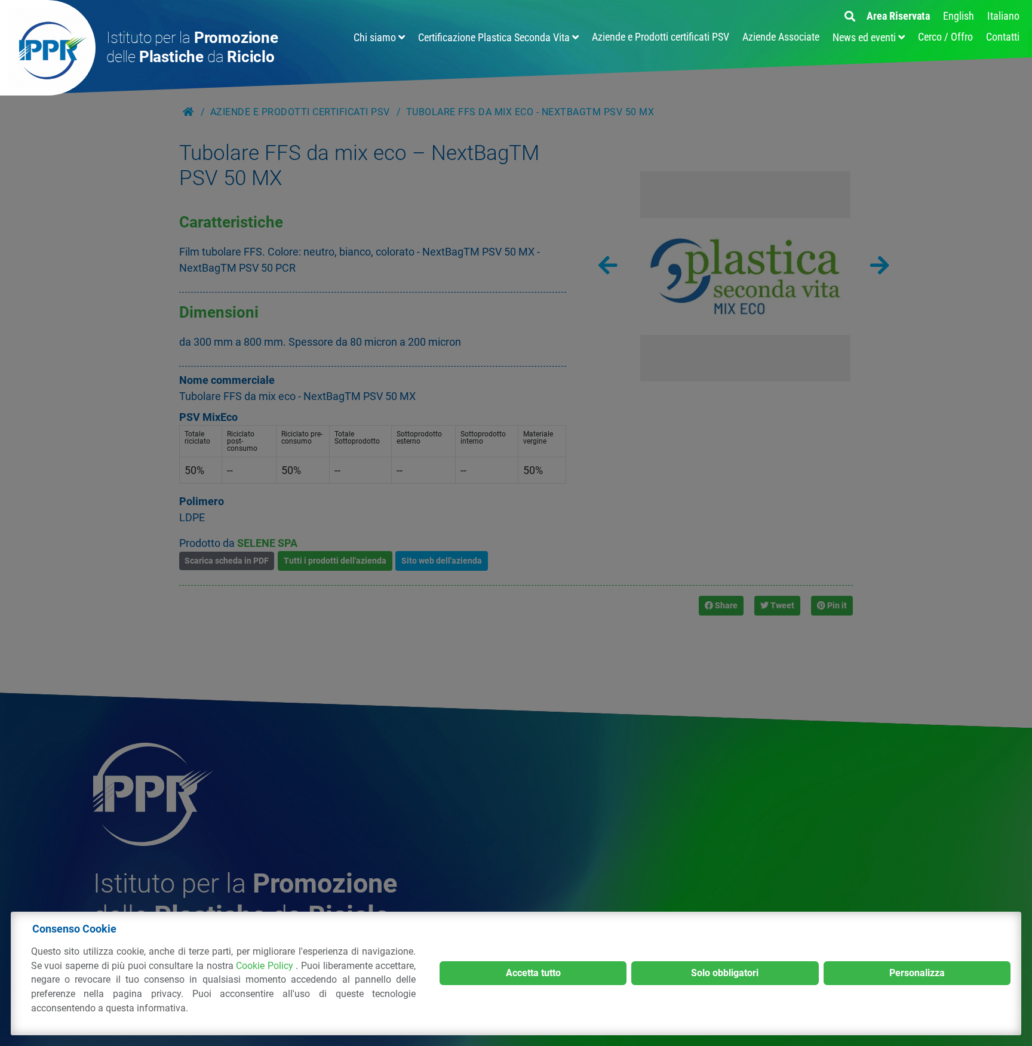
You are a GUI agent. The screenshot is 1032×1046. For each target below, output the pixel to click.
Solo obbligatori (724, 973)
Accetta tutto (533, 973)
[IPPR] (48, 48)
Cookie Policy (266, 965)
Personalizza (917, 973)
